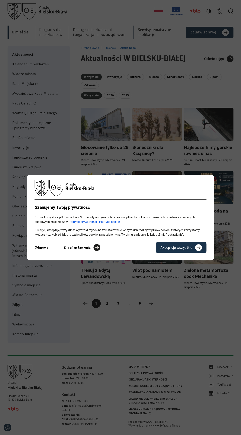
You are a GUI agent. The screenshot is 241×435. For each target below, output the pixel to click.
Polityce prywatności (83, 222)
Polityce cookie (109, 222)
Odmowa (41, 247)
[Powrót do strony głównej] (121, 188)
